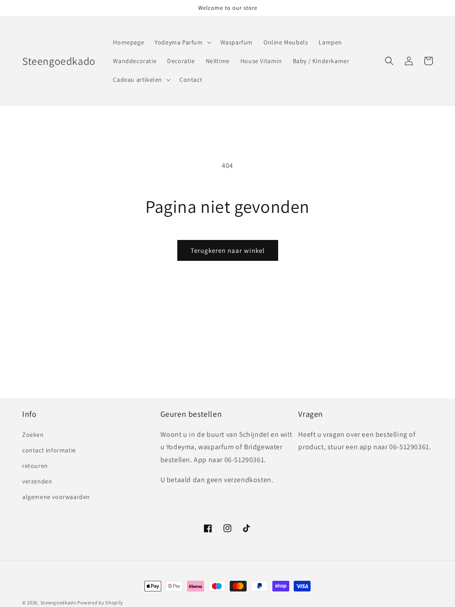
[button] (182, 42)
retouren (35, 466)
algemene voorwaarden (56, 497)
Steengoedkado (58, 602)
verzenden (37, 481)
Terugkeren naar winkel (228, 250)
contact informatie (49, 450)
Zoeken (33, 435)
